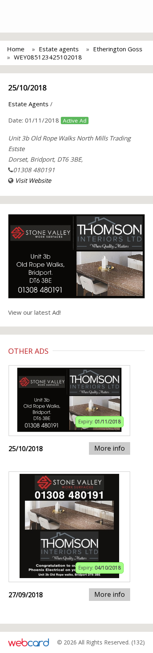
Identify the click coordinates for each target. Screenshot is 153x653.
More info (109, 448)
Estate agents (59, 49)
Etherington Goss (117, 49)
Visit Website (33, 180)
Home (15, 49)
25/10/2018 (27, 87)
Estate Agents (28, 104)
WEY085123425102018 (48, 57)
